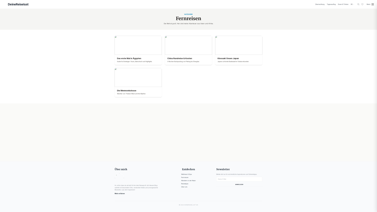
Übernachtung (319, 4)
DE (352, 4)
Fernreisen (184, 177)
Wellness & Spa (186, 174)
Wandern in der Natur (188, 180)
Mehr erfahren (120, 193)
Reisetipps (184, 184)
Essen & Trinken (343, 4)
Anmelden (239, 184)
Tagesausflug (331, 4)
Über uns (184, 187)
